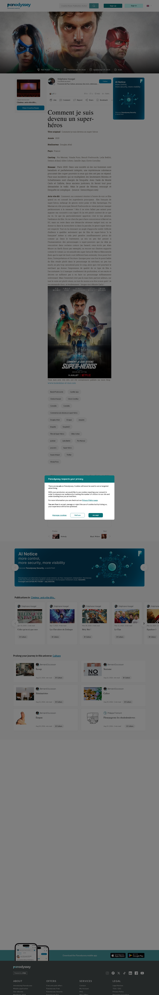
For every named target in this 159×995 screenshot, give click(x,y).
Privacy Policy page (90, 500)
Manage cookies (59, 515)
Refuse (77, 515)
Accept (96, 515)
